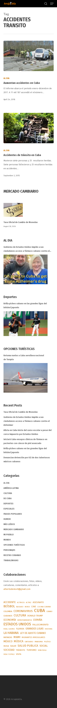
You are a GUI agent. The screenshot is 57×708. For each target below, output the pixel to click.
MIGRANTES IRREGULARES (33, 637)
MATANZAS (7, 637)
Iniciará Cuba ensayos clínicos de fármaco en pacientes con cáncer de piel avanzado (25, 441)
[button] (52, 3)
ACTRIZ (28, 602)
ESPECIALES (8, 508)
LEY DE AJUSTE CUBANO (33, 633)
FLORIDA (20, 628)
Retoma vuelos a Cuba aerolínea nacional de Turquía (23, 357)
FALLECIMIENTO (40, 624)
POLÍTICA (47, 642)
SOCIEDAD (8, 649)
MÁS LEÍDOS (9, 524)
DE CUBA (7, 498)
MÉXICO (7, 641)
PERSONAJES (9, 550)
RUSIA (6, 646)
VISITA (18, 654)
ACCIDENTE (9, 602)
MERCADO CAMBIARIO (13, 529)
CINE (33, 606)
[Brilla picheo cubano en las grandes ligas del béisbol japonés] (25, 323)
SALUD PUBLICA (28, 645)
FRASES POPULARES (12, 514)
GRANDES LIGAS (34, 628)
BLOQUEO (19, 607)
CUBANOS (7, 616)
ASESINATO (38, 602)
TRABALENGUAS (10, 560)
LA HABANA (11, 633)
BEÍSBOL (9, 606)
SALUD (13, 646)
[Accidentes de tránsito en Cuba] (28, 128)
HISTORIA (48, 629)
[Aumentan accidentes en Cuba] (28, 56)
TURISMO (31, 650)
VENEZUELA (42, 650)
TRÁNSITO (20, 650)
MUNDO (7, 539)
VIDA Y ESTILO (9, 654)
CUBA (39, 611)
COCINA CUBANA (44, 607)
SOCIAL (44, 645)
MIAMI (17, 637)
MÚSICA (18, 641)
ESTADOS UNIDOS (17, 624)
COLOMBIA (7, 611)
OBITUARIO (29, 642)
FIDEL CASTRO (9, 629)
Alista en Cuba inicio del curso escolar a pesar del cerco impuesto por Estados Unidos (27, 432)
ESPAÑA (37, 619)
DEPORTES (8, 503)
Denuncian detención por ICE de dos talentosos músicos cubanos (26, 459)
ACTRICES (20, 602)
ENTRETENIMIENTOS (24, 620)
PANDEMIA (39, 642)
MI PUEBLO (8, 534)
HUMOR (7, 519)
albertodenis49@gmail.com (16, 589)
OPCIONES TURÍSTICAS (14, 545)
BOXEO (27, 607)
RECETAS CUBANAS (12, 555)
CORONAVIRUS (23, 611)
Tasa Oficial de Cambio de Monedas (20, 222)
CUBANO (49, 611)
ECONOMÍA (9, 619)
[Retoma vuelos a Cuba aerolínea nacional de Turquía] (25, 378)
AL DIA (6, 78)
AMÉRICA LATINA (11, 488)
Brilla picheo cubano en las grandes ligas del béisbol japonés (25, 305)
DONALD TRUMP (35, 615)
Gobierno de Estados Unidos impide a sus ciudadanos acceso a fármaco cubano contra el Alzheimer (26, 249)
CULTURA (7, 493)
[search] (46, 3)
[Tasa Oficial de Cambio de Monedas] (28, 211)
